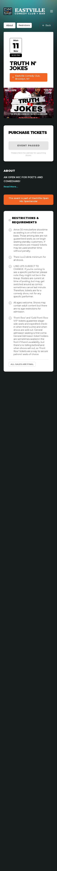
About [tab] (9, 25)
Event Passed (28, 145)
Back (48, 25)
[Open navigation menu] (51, 11)
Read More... (11, 186)
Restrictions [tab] (24, 25)
